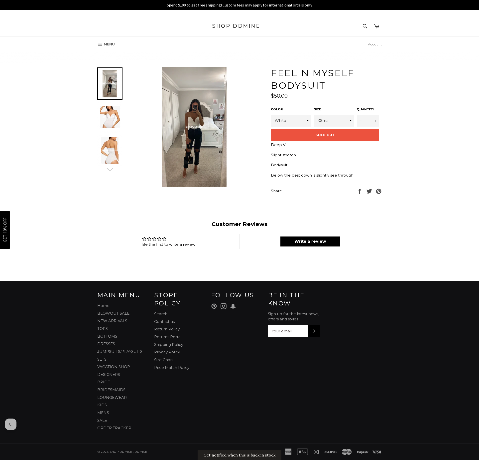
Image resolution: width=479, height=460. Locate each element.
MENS (103, 412)
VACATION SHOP (113, 366)
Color (277, 109)
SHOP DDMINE (236, 26)
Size (317, 109)
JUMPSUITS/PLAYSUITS (119, 351)
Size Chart (163, 359)
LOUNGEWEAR (112, 397)
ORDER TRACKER (114, 428)
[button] (5, 230)
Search (160, 313)
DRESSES (106, 343)
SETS (102, 359)
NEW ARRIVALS (112, 320)
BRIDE (103, 382)
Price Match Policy (171, 367)
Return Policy (167, 329)
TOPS (102, 328)
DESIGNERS (108, 374)
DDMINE (140, 452)
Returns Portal (168, 336)
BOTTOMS (107, 336)
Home (103, 305)
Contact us (164, 321)
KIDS (102, 405)
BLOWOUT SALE (113, 313)
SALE (102, 420)
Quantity (365, 109)
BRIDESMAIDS (111, 389)
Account (375, 44)
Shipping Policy (168, 344)
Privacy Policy (167, 352)
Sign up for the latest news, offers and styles (293, 316)
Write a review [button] (310, 241)
